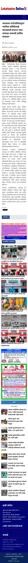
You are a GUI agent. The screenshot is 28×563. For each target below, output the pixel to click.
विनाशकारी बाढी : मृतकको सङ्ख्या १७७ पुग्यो (13, 328)
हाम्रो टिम (8, 554)
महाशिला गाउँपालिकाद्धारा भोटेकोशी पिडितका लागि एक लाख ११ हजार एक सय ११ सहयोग (13, 277)
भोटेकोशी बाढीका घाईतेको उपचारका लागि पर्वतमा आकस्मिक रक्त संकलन (12, 312)
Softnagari (16, 561)
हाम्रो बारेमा (14, 554)
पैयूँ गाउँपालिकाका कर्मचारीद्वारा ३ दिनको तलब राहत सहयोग (13, 295)
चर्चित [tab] (14, 402)
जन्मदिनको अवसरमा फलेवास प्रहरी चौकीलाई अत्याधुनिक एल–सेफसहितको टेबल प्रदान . (12, 260)
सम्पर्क (19, 554)
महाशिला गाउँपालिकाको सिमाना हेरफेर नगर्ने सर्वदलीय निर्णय (12, 344)
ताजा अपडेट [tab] (14, 406)
